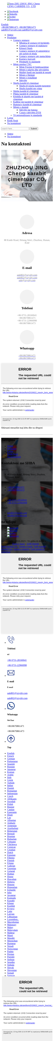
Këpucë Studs (25, 48)
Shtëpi (10, 35)
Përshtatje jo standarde (29, 61)
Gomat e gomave (21, 40)
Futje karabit (40, 546)
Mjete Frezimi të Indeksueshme (34, 67)
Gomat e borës (26, 546)
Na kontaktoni (14, 123)
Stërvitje (23, 80)
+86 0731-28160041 (17, 660)
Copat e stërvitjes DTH (30, 112)
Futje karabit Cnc (9, 546)
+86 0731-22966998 (17, 665)
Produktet (11, 37)
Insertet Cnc (7, 549)
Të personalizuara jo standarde (27, 115)
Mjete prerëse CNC (22, 64)
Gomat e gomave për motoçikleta (35, 56)
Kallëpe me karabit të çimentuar (28, 102)
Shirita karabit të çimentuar (26, 91)
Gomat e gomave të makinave (33, 45)
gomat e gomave (21, 549)
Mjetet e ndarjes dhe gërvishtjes (34, 69)
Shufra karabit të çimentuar (26, 83)
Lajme (10, 118)
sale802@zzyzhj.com (17, 698)
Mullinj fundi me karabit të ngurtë (35, 72)
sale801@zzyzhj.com (17, 693)
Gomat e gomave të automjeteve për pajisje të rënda (34, 52)
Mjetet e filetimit (27, 75)
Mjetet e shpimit (20, 107)
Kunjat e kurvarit (27, 59)
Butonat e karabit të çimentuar (27, 104)
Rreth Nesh (12, 120)
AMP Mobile (33, 544)
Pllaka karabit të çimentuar (25, 94)
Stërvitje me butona (28, 110)
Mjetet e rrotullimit (28, 77)
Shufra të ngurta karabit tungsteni (35, 86)
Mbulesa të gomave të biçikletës (34, 43)
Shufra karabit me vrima (30, 88)
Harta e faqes (18, 544)
